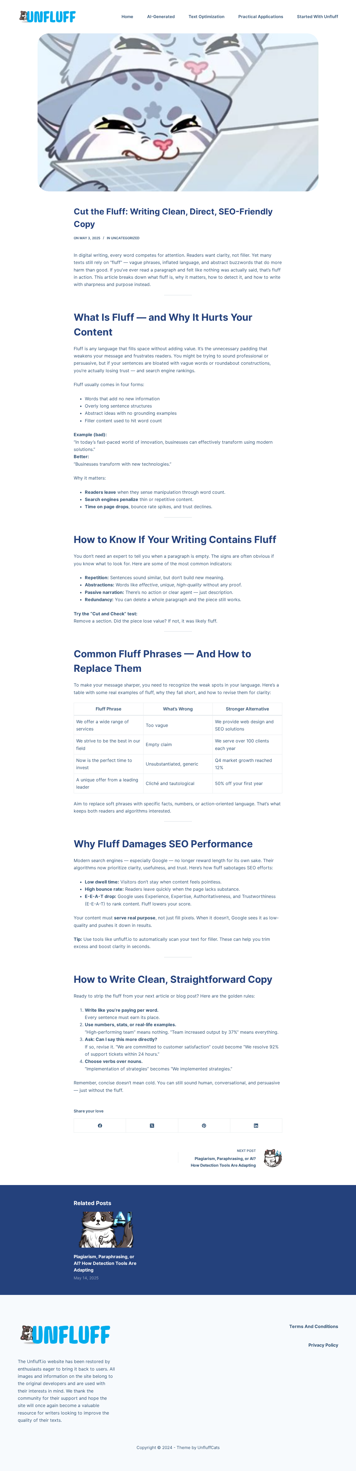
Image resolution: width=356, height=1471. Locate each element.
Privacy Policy (323, 1345)
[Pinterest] (204, 1126)
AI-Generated (161, 16)
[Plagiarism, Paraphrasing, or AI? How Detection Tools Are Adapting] (106, 1230)
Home (127, 16)
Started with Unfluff (317, 16)
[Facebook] (100, 1126)
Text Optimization (206, 16)
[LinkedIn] (256, 1126)
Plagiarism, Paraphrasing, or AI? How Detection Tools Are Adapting (105, 1263)
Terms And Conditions (313, 1326)
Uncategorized (125, 238)
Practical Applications (260, 16)
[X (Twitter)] (152, 1126)
